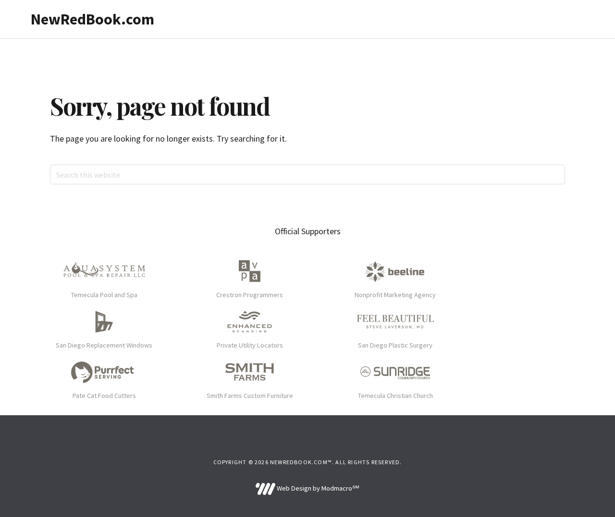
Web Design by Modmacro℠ (317, 488)
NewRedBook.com (92, 19)
